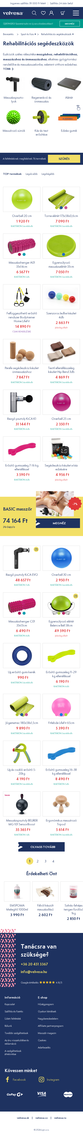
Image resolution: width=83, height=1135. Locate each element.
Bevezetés (8, 34)
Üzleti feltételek (13, 1018)
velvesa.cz (41, 1118)
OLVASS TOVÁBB (42, 847)
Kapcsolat (10, 1004)
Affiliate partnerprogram (50, 1026)
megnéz (59, 523)
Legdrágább (48, 174)
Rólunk (8, 1026)
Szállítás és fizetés (14, 1011)
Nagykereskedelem (48, 1018)
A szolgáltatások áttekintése (13, 1052)
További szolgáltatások (16, 1033)
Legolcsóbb (31, 174)
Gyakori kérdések (47, 1011)
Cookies (42, 1040)
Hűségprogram (46, 1004)
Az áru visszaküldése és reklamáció (17, 1042)
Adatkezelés (44, 1047)
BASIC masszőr (17, 509)
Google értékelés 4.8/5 (41, 982)
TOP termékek (12, 174)
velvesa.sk (23, 1118)
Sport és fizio (27, 34)
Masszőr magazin (47, 1033)
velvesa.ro (60, 1118)
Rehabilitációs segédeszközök (56, 34)
